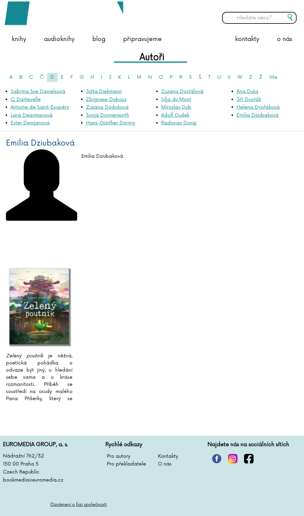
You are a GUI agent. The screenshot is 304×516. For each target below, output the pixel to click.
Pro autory (118, 456)
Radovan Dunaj (179, 123)
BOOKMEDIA (63, 13)
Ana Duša (247, 91)
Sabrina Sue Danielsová (38, 91)
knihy (19, 39)
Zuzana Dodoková (107, 107)
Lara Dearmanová (32, 115)
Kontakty (168, 456)
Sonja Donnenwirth (107, 115)
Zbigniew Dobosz (106, 99)
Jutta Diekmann (104, 91)
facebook (249, 458)
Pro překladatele (126, 464)
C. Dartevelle (26, 99)
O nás (165, 464)
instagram (233, 458)
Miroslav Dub (176, 107)
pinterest (216, 458)
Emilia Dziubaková (257, 115)
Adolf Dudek (175, 115)
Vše (273, 77)
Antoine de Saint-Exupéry (40, 107)
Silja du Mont (176, 99)
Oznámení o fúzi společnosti (78, 504)
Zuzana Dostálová (182, 91)
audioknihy (59, 39)
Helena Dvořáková (258, 107)
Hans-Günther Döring (110, 123)
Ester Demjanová (30, 123)
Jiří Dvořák (249, 99)
